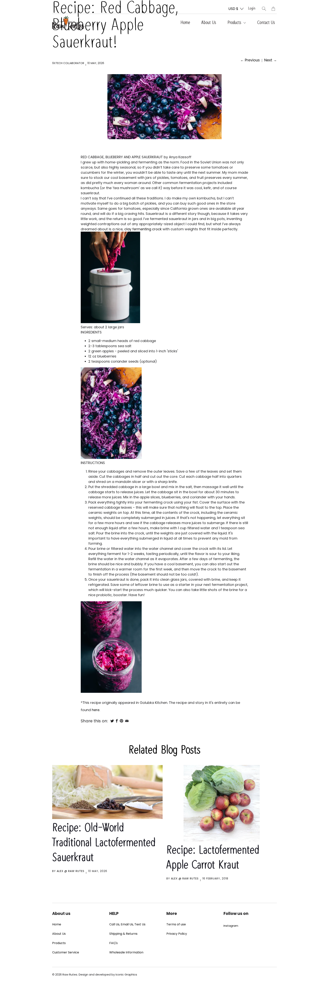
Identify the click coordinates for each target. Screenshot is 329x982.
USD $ (233, 8)
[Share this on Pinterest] (121, 721)
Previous (250, 60)
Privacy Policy (176, 933)
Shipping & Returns (123, 933)
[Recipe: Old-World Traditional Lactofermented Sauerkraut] (107, 792)
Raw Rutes (69, 974)
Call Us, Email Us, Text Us (127, 924)
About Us (208, 22)
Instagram (231, 926)
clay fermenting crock (143, 229)
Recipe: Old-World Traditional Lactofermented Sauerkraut (104, 843)
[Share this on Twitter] (112, 721)
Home (185, 22)
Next (270, 60)
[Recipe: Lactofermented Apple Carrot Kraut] (221, 803)
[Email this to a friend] (127, 721)
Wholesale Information (126, 952)
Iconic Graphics (126, 974)
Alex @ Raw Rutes (70, 871)
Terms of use (176, 924)
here (95, 709)
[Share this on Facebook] (116, 721)
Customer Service (65, 952)
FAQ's (113, 943)
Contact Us (266, 22)
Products (235, 22)
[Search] (264, 9)
